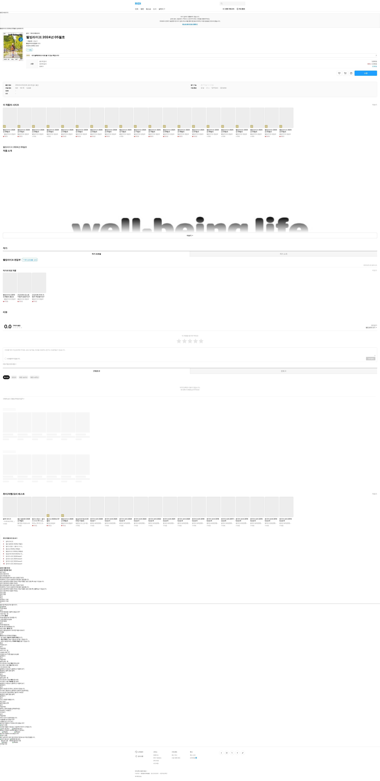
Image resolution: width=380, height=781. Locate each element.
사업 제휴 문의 (176, 758)
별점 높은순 (23, 377)
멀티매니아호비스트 (24, 523)
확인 (1, 643)
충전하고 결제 (4, 670)
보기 (1, 701)
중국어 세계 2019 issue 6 (198, 520)
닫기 (4, 701)
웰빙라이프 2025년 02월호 (271, 131)
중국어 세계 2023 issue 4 (140, 520)
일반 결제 (12, 670)
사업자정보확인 (163, 773)
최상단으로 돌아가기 (11, 605)
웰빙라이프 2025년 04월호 (242, 131)
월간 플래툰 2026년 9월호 (24, 520)
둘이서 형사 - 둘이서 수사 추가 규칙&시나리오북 (38, 520)
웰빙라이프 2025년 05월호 (227, 131)
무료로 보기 (3, 654)
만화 (136, 9)
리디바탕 (155, 763)
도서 (154, 9)
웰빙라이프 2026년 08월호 (9, 131)
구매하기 (8, 710)
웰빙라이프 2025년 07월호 (198, 131)
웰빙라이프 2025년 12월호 (125, 131)
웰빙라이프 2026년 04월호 (67, 131)
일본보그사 (79, 523)
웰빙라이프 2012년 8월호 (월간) (9, 296)
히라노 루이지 (36, 523)
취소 (1, 596)
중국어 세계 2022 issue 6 (154, 520)
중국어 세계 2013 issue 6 (285, 520)
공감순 (14, 377)
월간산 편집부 (51, 523)
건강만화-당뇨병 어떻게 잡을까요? (24, 296)
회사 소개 (192, 755)
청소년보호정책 (154, 773)
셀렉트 (161, 9)
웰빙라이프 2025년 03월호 (256, 131)
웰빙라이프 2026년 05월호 (53, 131)
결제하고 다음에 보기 (17, 669)
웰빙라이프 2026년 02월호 (96, 131)
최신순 (6, 377)
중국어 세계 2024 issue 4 (125, 520)
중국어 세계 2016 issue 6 (242, 520)
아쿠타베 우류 (8, 521)
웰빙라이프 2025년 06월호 (213, 131)
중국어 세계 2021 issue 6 (169, 520)
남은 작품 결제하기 (5, 630)
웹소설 (148, 9)
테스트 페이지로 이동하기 (190, 24)
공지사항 (140, 756)
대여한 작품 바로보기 (18, 630)
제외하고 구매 (4, 599)
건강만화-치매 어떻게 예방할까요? (38, 296)
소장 (366, 73)
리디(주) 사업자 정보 (140, 771)
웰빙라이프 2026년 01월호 (111, 131)
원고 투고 (174, 755)
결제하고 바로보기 (5, 669)
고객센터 (140, 752)
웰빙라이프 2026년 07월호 (24, 131)
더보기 (374, 105)
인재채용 (192, 758)
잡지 (27, 33)
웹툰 (142, 9)
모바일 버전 (3, 744)
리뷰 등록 (371, 359)
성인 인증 (3, 592)
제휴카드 (155, 755)
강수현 (85, 523)
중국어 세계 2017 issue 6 (227, 520)
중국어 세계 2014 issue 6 (271, 520)
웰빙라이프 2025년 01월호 (285, 131)
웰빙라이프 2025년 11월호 (140, 131)
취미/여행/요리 (35, 33)
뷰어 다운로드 (157, 758)
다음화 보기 (3, 721)
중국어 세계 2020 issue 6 (184, 520)
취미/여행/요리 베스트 (10, 538)
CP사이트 (156, 760)
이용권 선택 (3, 652)
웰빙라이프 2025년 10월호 (154, 131)
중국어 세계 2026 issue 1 (96, 520)
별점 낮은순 (34, 377)
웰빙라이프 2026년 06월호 (38, 131)
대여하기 (2, 710)
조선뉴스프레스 (31, 45)
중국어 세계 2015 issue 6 (256, 520)
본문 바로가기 (4, 12)
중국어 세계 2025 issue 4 (111, 520)
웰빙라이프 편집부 (31, 43)
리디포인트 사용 (5, 667)
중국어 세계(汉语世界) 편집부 (99, 523)
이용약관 (137, 773)
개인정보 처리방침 (145, 773)
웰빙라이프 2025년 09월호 (169, 131)
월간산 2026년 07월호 (53, 520)
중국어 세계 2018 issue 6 (213, 520)
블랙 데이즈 (7, 519)
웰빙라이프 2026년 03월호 (82, 131)
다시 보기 (10, 721)
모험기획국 (44, 523)
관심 (30, 50)
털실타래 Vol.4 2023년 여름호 (82, 520)
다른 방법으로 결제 (6, 619)
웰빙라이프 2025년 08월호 (184, 131)
